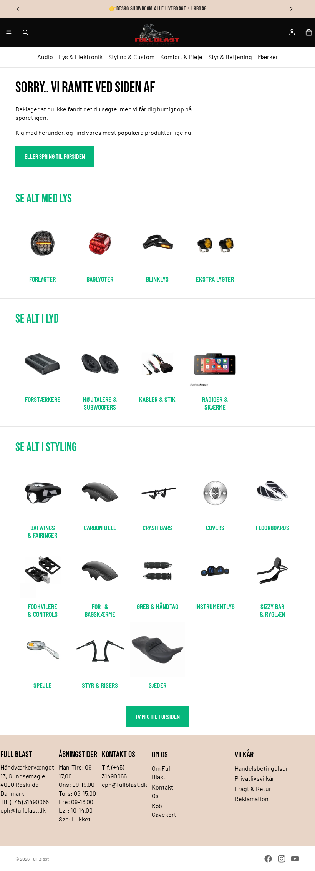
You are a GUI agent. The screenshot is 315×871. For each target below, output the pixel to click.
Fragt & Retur (253, 788)
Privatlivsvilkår (254, 778)
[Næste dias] (291, 8)
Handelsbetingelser (261, 768)
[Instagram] (281, 858)
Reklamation (252, 798)
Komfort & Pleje (181, 56)
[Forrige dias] (18, 8)
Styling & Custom (131, 56)
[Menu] (9, 32)
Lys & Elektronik (81, 56)
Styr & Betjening (230, 56)
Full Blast (39, 858)
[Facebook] (268, 858)
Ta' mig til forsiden (157, 716)
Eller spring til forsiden (55, 156)
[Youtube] (295, 858)
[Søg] (25, 32)
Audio (45, 56)
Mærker (268, 56)
